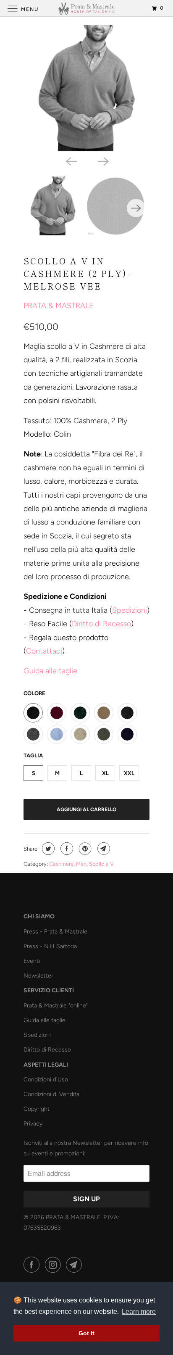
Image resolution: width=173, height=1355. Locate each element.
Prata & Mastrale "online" (56, 1005)
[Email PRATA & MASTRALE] (75, 1265)
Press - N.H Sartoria (50, 946)
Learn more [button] (139, 1311)
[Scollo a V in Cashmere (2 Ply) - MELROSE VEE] (86, 88)
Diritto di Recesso (101, 623)
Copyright (37, 1108)
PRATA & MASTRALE (59, 305)
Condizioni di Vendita (51, 1094)
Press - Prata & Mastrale (55, 931)
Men (81, 864)
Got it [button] (86, 1333)
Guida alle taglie (45, 1020)
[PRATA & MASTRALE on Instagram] (54, 1265)
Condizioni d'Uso (46, 1079)
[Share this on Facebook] (65, 848)
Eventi (32, 961)
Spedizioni (129, 610)
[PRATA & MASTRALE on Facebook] (33, 1265)
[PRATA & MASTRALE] (86, 8)
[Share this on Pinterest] (84, 848)
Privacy (33, 1123)
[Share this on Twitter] (47, 848)
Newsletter (38, 975)
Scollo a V (101, 864)
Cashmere (61, 864)
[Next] (102, 160)
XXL (129, 773)
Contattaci (44, 651)
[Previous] (70, 160)
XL (105, 773)
